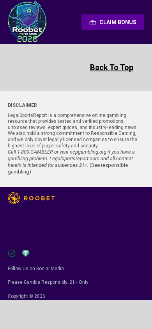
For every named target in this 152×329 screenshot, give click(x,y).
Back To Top (111, 67)
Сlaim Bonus (117, 22)
